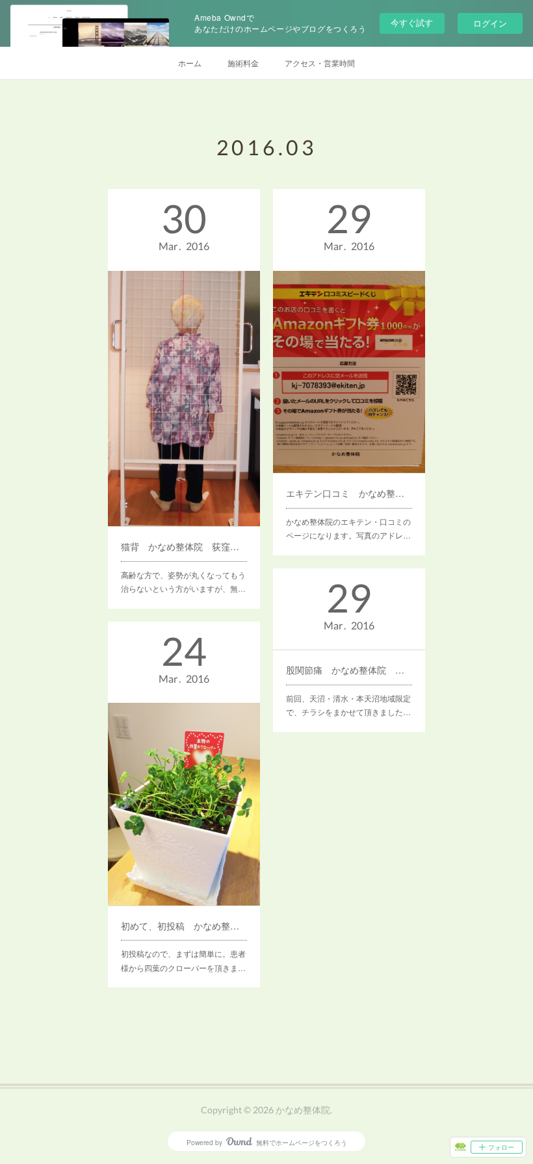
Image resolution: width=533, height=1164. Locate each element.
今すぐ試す (412, 22)
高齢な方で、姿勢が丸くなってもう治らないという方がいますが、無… (183, 581)
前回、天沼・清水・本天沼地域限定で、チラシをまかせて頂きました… (348, 705)
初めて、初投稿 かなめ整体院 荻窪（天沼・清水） (184, 925)
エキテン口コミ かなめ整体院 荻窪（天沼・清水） (349, 493)
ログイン (490, 23)
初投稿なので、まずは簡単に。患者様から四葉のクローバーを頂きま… (183, 960)
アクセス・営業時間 (320, 62)
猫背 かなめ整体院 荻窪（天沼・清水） (184, 546)
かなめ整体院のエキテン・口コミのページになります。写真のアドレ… (348, 528)
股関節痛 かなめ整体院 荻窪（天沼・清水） (349, 669)
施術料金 (243, 62)
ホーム (190, 62)
